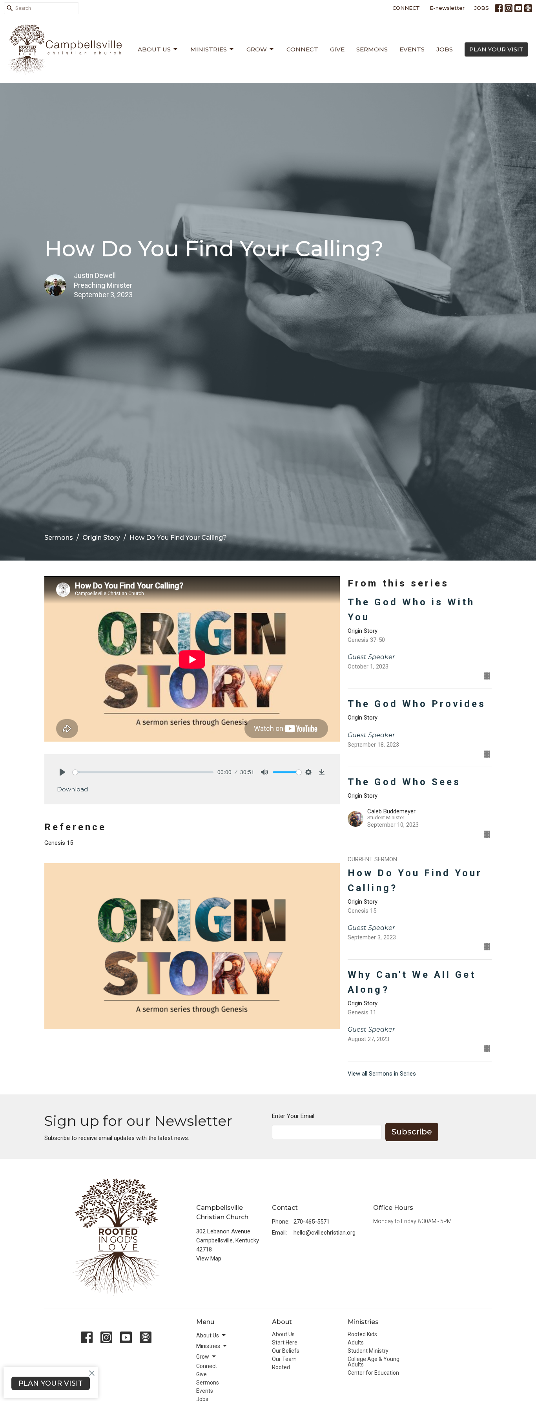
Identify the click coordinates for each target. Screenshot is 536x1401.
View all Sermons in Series (382, 1073)
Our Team (284, 1359)
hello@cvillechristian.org (325, 1232)
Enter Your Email (293, 1116)
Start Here (284, 1342)
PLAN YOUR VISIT (496, 49)
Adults (356, 1342)
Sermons (372, 49)
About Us (154, 49)
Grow (256, 49)
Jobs (444, 49)
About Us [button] (207, 1335)
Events (412, 49)
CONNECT (406, 8)
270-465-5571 (312, 1221)
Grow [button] (202, 1357)
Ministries (208, 49)
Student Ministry (368, 1351)
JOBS (481, 8)
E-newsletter (447, 8)
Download (72, 789)
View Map (208, 1258)
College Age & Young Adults (373, 1362)
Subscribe (412, 1131)
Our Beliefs (285, 1351)
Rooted (281, 1367)
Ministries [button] (208, 1346)
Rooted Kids (362, 1334)
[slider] (143, 772)
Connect (302, 49)
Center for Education (373, 1373)
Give (337, 49)
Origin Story (101, 537)
